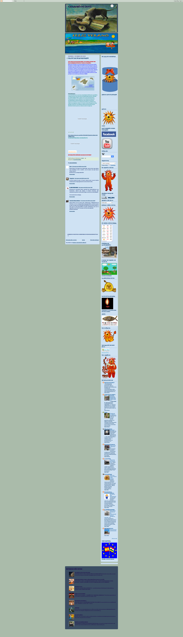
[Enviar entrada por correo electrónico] (85, 158)
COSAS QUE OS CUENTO (109, 394)
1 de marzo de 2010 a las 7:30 (85, 187)
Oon (70, 166)
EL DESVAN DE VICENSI (109, 509)
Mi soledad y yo (108, 474)
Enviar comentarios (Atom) (79, 242)
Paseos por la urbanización (113, 530)
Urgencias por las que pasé (112, 461)
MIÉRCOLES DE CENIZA (80, 593)
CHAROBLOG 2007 (79, 6)
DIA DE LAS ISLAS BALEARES (78, 58)
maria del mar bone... (72, 151)
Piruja (105, 412)
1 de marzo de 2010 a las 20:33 (88, 200)
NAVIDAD (77, 607)
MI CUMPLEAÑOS (79, 615)
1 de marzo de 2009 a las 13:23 (79, 166)
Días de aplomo (108, 429)
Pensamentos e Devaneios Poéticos (109, 492)
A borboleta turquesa (109, 444)
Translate (113, 165)
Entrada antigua (94, 240)
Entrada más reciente (71, 240)
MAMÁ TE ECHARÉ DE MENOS (81, 622)
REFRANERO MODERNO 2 (80, 600)
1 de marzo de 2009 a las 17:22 (81, 178)
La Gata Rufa (107, 458)
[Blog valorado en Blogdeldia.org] (106, 350)
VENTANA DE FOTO (108, 528)
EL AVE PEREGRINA (73, 187)
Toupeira (71, 178)
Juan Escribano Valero (74, 200)
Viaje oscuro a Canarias (113, 446)
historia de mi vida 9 (109, 382)
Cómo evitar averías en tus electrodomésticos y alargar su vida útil (110, 514)
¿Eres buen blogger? (105, 352)
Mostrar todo (114, 538)
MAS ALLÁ (112, 430)
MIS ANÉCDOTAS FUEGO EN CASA (82, 572)
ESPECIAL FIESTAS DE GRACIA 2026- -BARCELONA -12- (113, 398)
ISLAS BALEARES (77, 159)
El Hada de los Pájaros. (113, 414)
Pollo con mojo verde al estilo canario (113, 477)
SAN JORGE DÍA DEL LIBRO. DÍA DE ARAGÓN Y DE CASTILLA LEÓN (89, 579)
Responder (72, 174)
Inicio (83, 240)
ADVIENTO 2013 (78, 586)
